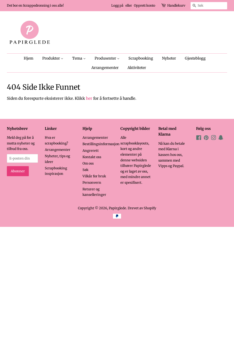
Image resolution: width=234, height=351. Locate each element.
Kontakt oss (91, 157)
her (89, 98)
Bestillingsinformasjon (101, 144)
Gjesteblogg (195, 58)
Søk (85, 170)
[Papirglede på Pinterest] (206, 138)
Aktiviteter (137, 67)
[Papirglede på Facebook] (198, 138)
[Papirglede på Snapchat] (220, 138)
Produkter (51, 58)
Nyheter (169, 58)
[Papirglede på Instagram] (213, 138)
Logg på (117, 5)
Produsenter (106, 58)
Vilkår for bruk (94, 176)
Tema (77, 58)
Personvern (91, 183)
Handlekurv (176, 5)
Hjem (28, 58)
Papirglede (117, 208)
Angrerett (90, 151)
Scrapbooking (140, 58)
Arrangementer (105, 67)
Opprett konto (144, 5)
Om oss (88, 163)
